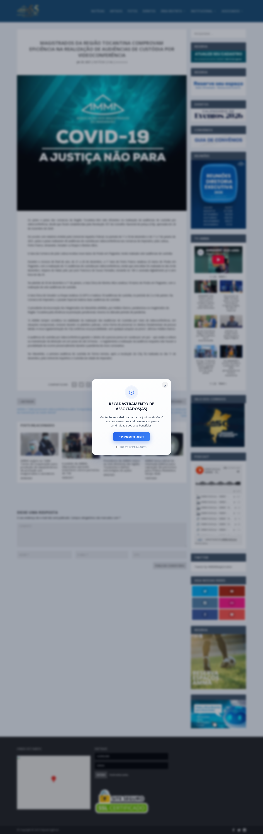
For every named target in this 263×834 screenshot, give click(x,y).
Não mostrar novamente (133, 446)
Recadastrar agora (131, 436)
